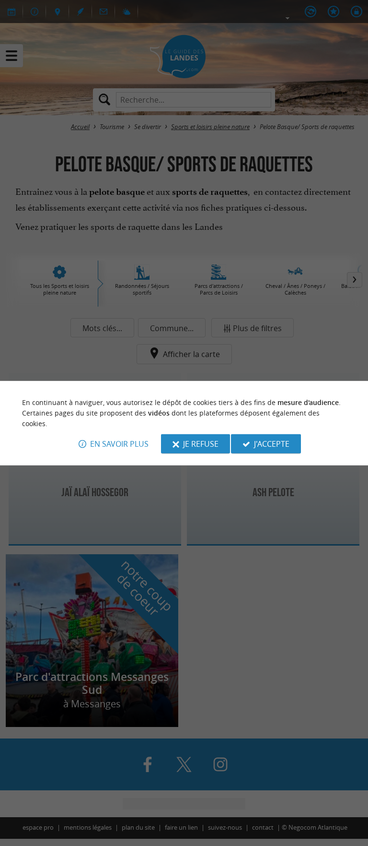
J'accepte (271, 444)
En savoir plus (119, 444)
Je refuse (200, 444)
